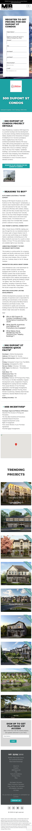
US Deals (16, 790)
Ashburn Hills (16, 604)
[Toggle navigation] (28, 6)
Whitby (19, 609)
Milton (16, 715)
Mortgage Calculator (16, 782)
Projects (16, 768)
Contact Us (16, 800)
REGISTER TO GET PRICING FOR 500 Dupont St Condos (16, 165)
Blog (16, 778)
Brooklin (13, 609)
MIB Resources (16, 770)
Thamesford (16, 529)
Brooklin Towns (16, 657)
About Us (16, 766)
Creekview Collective (16, 711)
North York (13, 502)
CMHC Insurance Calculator (16, 784)
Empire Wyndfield (16, 578)
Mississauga (16, 556)
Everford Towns (16, 524)
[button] (16, 319)
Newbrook (16, 684)
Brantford (16, 582)
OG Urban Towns (16, 551)
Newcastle (16, 689)
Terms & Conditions (16, 774)
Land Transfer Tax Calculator (16, 786)
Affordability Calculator (16, 788)
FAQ (16, 772)
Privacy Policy (16, 776)
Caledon (16, 636)
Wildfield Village (16, 631)
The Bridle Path (16, 498)
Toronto (20, 502)
